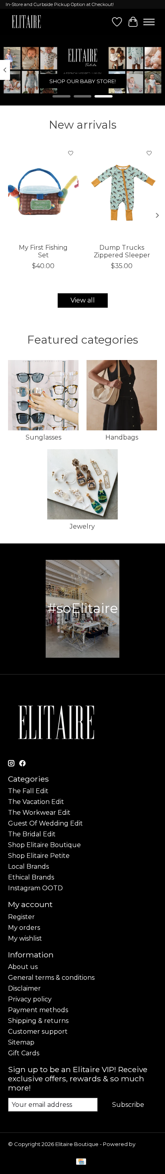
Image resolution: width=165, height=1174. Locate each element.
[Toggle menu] (149, 22)
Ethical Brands (31, 877)
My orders (24, 927)
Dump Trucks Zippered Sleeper (122, 251)
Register (21, 917)
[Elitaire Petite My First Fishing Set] (43, 192)
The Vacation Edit (36, 802)
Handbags (121, 437)
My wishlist (25, 938)
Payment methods (38, 1010)
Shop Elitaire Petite (39, 856)
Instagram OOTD (35, 888)
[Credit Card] (81, 1162)
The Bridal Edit (32, 834)
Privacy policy (30, 999)
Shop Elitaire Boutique (44, 845)
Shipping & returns (38, 1021)
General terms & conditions (51, 977)
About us (23, 967)
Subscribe (128, 1104)
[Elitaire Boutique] (26, 21)
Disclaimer (24, 988)
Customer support (38, 1031)
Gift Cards (23, 1053)
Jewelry (82, 526)
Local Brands (28, 866)
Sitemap (21, 1042)
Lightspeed (23, 1150)
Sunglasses (43, 437)
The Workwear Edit (39, 812)
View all (82, 300)
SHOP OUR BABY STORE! (82, 81)
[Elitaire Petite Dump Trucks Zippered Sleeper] (122, 192)
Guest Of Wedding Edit (45, 823)
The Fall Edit (28, 791)
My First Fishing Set (43, 251)
